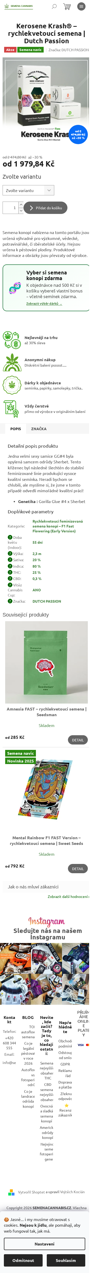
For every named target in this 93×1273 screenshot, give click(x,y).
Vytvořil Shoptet (31, 1192)
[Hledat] (54, 6)
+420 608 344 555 (9, 1042)
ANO (37, 589)
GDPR (65, 1064)
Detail (78, 740)
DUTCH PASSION (47, 601)
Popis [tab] (15, 428)
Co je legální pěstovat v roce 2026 (28, 1053)
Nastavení (45, 1243)
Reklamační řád (67, 1073)
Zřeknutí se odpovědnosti (69, 1096)
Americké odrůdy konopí (47, 1132)
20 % (37, 559)
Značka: (69, 49)
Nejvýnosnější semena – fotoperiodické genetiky (52, 1151)
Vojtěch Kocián (72, 1191)
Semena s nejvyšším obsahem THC (48, 1070)
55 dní (38, 542)
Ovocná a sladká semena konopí (46, 1113)
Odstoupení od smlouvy (68, 1055)
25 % (37, 572)
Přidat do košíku (49, 207)
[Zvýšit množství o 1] (21, 205)
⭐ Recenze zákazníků (66, 1110)
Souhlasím (66, 1260)
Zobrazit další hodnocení (68, 896)
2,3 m (37, 553)
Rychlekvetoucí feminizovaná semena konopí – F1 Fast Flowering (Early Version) (58, 526)
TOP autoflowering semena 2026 (32, 1031)
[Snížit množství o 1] (21, 211)
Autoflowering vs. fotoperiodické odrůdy (33, 1077)
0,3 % (37, 578)
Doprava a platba (65, 1084)
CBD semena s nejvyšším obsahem (48, 1092)
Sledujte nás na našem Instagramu (47, 933)
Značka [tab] (39, 428)
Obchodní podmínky (66, 1043)
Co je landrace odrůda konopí (28, 1099)
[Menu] (81, 6)
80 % (37, 566)
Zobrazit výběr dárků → (44, 304)
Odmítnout (23, 1260)
